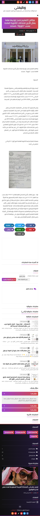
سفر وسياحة (19, 432)
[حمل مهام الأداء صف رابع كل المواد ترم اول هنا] (34, 350)
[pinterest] (21, 2)
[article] (20, 244)
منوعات (33, 436)
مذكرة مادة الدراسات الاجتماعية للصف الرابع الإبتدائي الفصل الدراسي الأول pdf (16, 378)
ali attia (35, 493)
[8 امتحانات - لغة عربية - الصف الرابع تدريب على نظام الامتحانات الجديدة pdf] (34, 323)
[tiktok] (24, 2)
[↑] (20, 506)
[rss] (18, 2)
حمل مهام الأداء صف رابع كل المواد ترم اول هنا (16, 351)
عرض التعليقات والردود (8, 279)
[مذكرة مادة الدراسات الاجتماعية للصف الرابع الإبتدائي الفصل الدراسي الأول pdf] (34, 376)
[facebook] (33, 2)
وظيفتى (20, 7)
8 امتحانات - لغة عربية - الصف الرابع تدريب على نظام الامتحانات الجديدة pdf (17, 325)
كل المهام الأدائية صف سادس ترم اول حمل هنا (16, 338)
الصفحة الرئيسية (31, 502)
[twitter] (30, 2)
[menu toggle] (36, 2)
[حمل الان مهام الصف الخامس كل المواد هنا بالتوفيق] (34, 363)
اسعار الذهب (31, 432)
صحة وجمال (8, 432)
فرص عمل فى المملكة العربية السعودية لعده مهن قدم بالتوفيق (20, 488)
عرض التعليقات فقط (23, 279)
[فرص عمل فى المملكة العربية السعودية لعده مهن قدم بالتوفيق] (20, 476)
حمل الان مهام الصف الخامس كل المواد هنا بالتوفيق (16, 364)
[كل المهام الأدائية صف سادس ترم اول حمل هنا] (34, 337)
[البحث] (3, 2)
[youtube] (27, 2)
